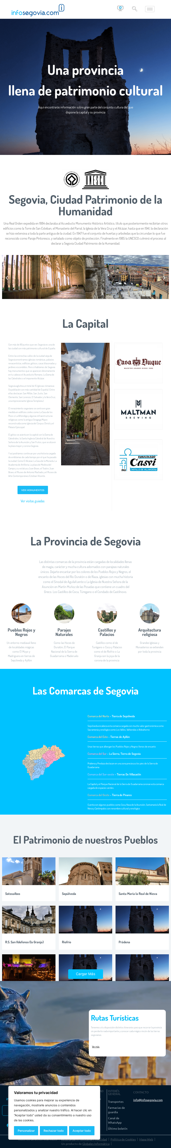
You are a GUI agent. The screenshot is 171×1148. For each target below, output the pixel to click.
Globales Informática (95, 1143)
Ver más (95, 1046)
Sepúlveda (69, 894)
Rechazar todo (54, 1130)
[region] (54, 1113)
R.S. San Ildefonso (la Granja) (24, 942)
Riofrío (66, 942)
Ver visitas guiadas (33, 501)
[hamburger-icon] (150, 9)
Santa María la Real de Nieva (138, 894)
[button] (135, 9)
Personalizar (26, 1130)
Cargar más (85, 974)
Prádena (124, 942)
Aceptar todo (82, 1130)
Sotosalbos (12, 894)
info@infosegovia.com (148, 1100)
